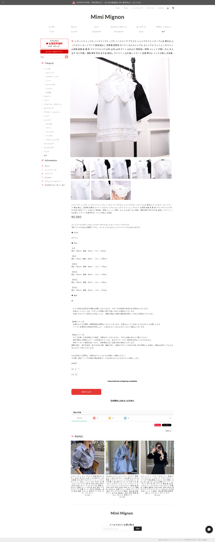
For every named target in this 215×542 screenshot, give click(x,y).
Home (118, 8)
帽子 (163, 32)
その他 (48, 92)
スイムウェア (96, 32)
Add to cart (86, 392)
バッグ (51, 32)
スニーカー (50, 132)
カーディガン (51, 85)
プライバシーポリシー (53, 181)
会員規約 (204, 540)
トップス (51, 27)
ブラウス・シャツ (52, 77)
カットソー (50, 73)
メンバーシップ (138, 8)
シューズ (74, 32)
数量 (72, 374)
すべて (79, 418)
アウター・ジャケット (163, 27)
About (126, 8)
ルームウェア (118, 32)
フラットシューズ (52, 140)
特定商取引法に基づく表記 (55, 185)
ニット (48, 81)
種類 (72, 369)
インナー (49, 88)
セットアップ (141, 27)
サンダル (49, 124)
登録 (137, 529)
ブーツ (48, 128)
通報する (168, 431)
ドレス (141, 32)
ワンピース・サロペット (118, 27)
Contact (161, 8)
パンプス (49, 136)
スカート (74, 27)
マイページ (150, 8)
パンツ (96, 27)
